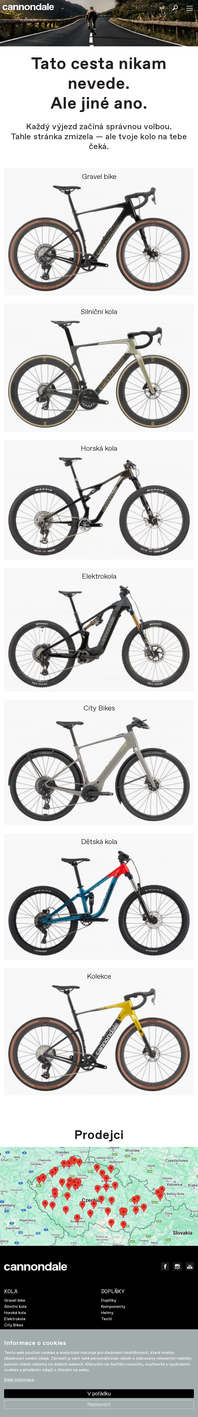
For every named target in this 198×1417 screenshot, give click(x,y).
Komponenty (113, 1306)
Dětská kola (99, 842)
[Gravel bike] (99, 238)
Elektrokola (99, 576)
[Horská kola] (99, 506)
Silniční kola (99, 312)
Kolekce (99, 976)
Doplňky (108, 1300)
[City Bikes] (99, 769)
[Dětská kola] (99, 903)
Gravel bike (99, 177)
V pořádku (99, 1393)
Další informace (19, 1380)
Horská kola (99, 449)
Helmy (107, 1313)
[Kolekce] (99, 1038)
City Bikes (99, 708)
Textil (106, 1319)
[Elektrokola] (99, 636)
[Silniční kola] (99, 374)
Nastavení (99, 1404)
